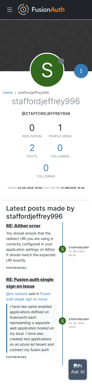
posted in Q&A (16, 267)
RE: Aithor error (23, 225)
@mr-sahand (16, 293)
